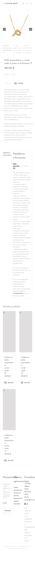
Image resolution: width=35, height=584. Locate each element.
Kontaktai (17, 504)
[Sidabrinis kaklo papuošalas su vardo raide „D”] (25, 331)
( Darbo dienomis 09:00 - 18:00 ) (27, 490)
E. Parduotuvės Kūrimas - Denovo (18, 548)
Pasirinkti (8, 382)
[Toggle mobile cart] (23, 4)
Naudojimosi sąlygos (17, 499)
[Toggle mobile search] (27, 4)
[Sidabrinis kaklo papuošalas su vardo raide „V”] (9, 409)
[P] (17, 29)
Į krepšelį (20, 83)
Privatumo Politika (17, 494)
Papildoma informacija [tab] (6, 154)
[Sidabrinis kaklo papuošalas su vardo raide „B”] (9, 331)
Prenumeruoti (9, 511)
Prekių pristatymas (17, 488)
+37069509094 (18, 293)
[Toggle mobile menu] (31, 4)
